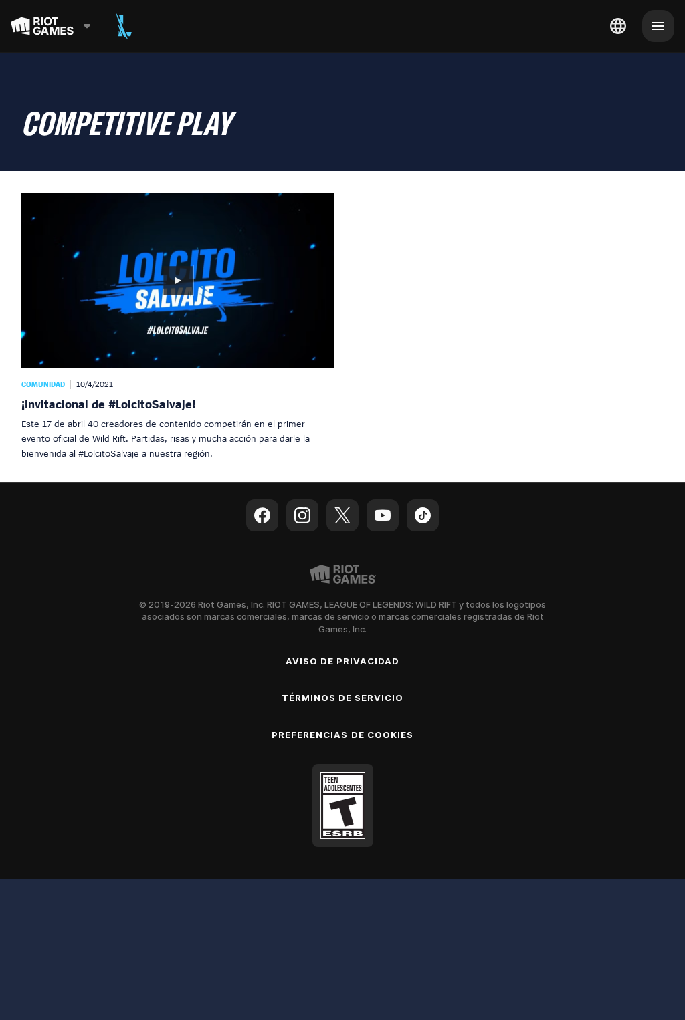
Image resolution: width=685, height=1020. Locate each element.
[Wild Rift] (123, 26)
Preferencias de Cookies (342, 734)
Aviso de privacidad (343, 661)
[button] (177, 327)
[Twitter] (342, 515)
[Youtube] (383, 515)
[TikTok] (423, 515)
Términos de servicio (343, 697)
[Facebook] (262, 515)
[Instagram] (302, 515)
